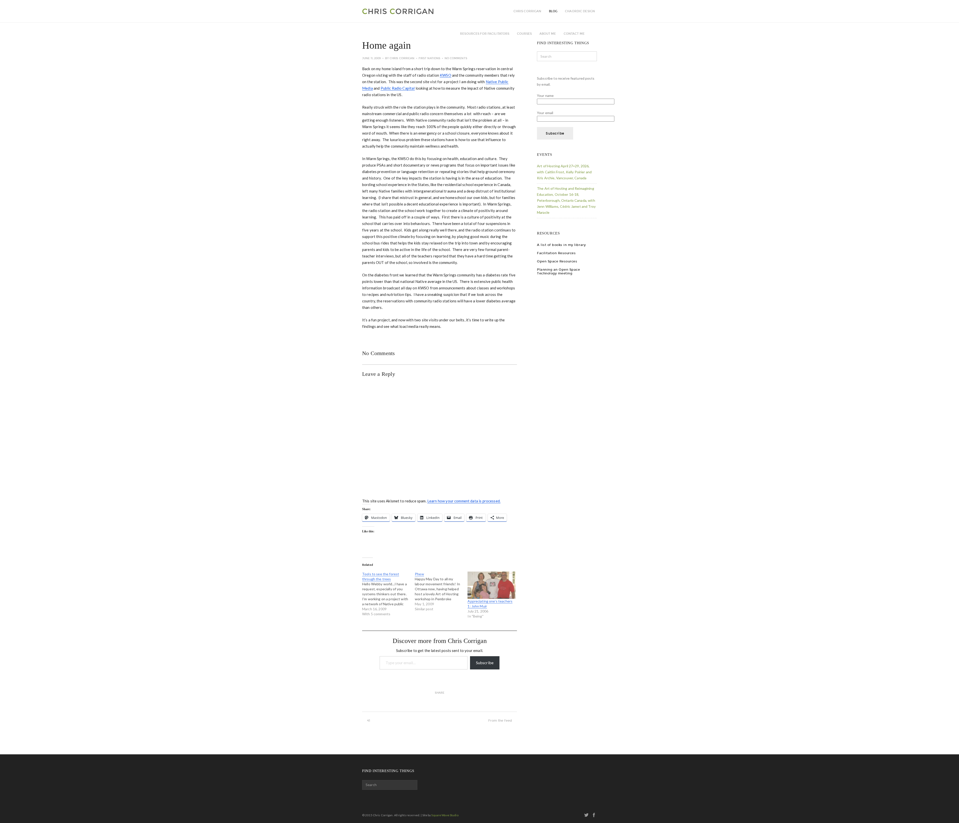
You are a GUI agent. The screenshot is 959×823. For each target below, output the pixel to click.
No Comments (456, 58)
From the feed (500, 720)
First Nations (429, 58)
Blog (553, 11)
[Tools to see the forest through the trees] (388, 594)
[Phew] (441, 592)
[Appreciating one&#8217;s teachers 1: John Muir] (491, 585)
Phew (419, 574)
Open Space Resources (557, 261)
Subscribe (484, 662)
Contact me (574, 33)
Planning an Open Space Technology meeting (558, 271)
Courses (524, 33)
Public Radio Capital (398, 88)
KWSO (445, 75)
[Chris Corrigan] (411, 11)
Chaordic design (580, 11)
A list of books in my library (561, 245)
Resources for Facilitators (484, 33)
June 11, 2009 (371, 58)
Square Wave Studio (444, 815)
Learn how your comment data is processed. (463, 501)
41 (368, 720)
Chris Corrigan (402, 58)
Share (440, 692)
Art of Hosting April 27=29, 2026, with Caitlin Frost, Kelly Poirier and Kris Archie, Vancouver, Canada (564, 172)
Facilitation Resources (556, 253)
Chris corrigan (527, 11)
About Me (547, 33)
